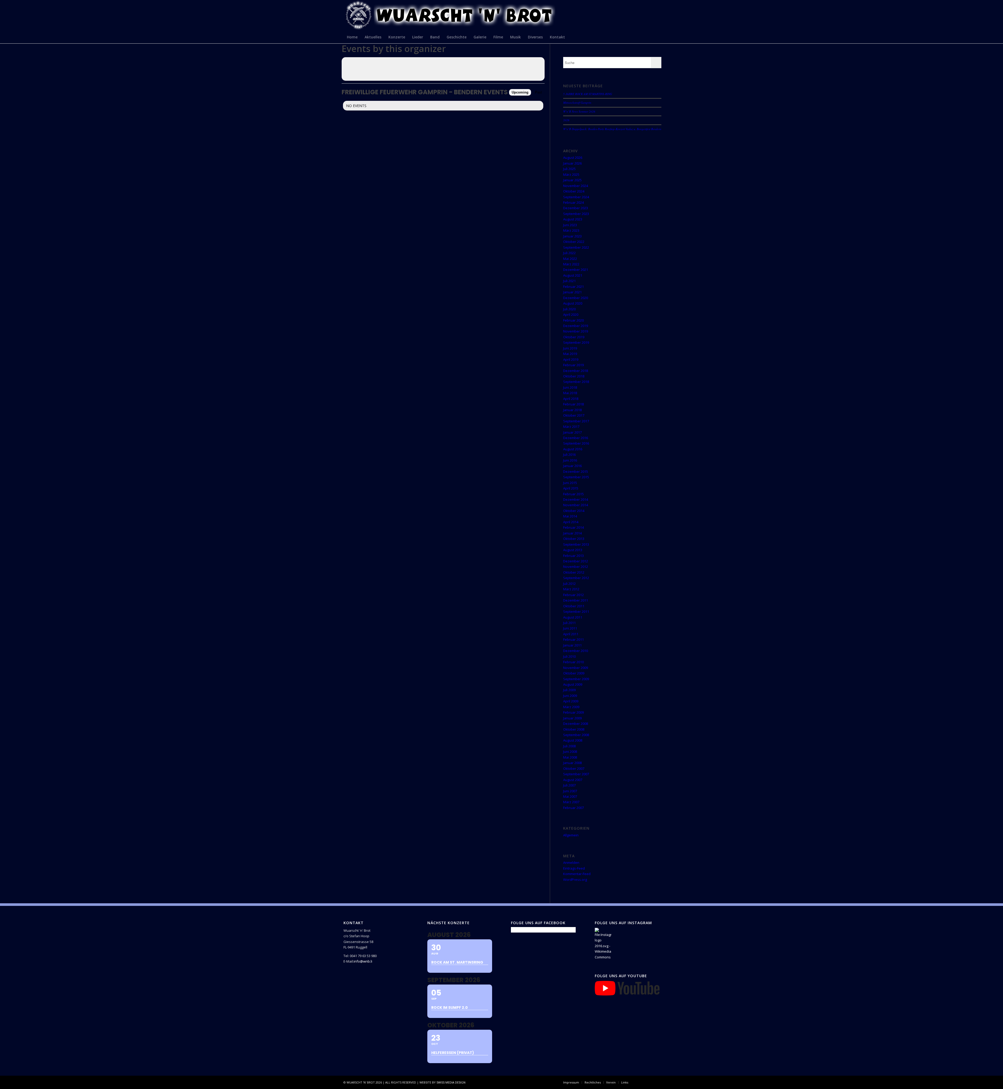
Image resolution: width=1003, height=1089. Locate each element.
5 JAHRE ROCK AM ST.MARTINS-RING (587, 94)
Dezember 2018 (575, 370)
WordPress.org (575, 879)
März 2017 (571, 426)
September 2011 (576, 611)
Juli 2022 (569, 253)
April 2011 (570, 634)
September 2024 (576, 197)
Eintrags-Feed (574, 868)
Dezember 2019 (575, 325)
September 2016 (576, 443)
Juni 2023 (570, 225)
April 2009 (570, 701)
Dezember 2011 (575, 600)
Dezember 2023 (575, 208)
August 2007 (572, 779)
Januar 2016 (572, 465)
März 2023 (571, 230)
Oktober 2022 (573, 241)
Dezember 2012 (575, 561)
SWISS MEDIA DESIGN (450, 1082)
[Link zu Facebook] (640, 1082)
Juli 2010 (569, 656)
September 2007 (576, 774)
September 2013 (576, 544)
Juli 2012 (569, 583)
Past (538, 92)
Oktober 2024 (573, 191)
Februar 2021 (573, 286)
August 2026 (572, 157)
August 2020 (572, 303)
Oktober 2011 (573, 606)
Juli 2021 (569, 280)
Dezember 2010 (575, 650)
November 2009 (575, 667)
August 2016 (572, 449)
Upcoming (520, 92)
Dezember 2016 (575, 437)
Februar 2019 (573, 365)
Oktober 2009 (573, 673)
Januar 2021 (572, 292)
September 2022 (576, 247)
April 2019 (570, 359)
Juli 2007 (569, 785)
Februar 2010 (573, 662)
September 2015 (576, 477)
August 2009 (572, 684)
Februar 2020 (573, 320)
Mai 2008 (570, 757)
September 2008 (576, 734)
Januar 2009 (572, 718)
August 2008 (572, 740)
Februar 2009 (573, 712)
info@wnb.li (363, 961)
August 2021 (572, 275)
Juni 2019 (570, 348)
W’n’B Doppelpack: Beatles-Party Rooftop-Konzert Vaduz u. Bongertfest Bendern (612, 129)
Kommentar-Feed (577, 873)
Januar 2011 (572, 645)
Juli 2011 (569, 622)
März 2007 (571, 802)
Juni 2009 (570, 695)
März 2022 (571, 264)
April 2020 (570, 314)
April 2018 (570, 398)
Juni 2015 (570, 482)
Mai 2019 (570, 353)
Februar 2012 (573, 594)
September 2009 (576, 679)
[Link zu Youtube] (656, 1082)
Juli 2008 (569, 746)
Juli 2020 (569, 309)
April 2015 (570, 488)
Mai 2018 (570, 393)
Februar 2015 (573, 494)
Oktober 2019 (573, 337)
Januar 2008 (572, 762)
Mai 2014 (570, 516)
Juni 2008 (570, 751)
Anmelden (571, 862)
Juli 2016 (569, 454)
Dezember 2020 (575, 297)
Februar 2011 (573, 639)
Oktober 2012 (573, 572)
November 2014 (575, 505)
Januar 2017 (572, 432)
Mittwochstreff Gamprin (577, 102)
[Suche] (656, 36)
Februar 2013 (573, 555)
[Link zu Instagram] (648, 1082)
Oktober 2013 (573, 538)
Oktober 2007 (573, 768)
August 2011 (572, 617)
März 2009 (571, 706)
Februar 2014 (573, 527)
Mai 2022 (570, 258)
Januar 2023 (572, 236)
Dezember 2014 (575, 499)
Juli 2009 (569, 690)
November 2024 (575, 185)
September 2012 (576, 577)
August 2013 (572, 550)
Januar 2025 (572, 180)
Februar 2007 (573, 807)
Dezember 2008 (575, 723)
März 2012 (571, 589)
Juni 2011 (570, 628)
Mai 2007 (570, 796)
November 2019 (575, 331)
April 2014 (570, 522)
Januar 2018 (572, 409)
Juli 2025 (569, 168)
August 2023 (572, 219)
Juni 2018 (570, 387)
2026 (566, 120)
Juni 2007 (570, 791)
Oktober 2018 (573, 376)
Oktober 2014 (573, 510)
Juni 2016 (570, 460)
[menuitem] (352, 36)
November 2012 (575, 566)
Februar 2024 (573, 202)
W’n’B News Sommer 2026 (579, 111)
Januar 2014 (572, 533)
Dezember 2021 (575, 269)
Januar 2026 (572, 163)
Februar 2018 (573, 404)
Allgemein (571, 835)
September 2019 (576, 342)
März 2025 (571, 174)
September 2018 (576, 381)
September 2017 (576, 421)
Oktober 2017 (573, 415)
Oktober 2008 (573, 729)
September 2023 (576, 213)
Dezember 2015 (575, 471)
